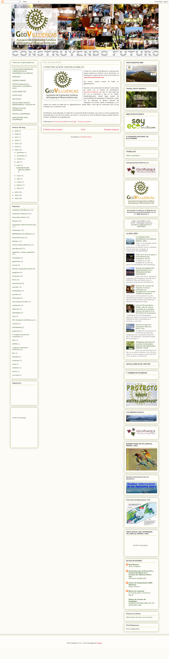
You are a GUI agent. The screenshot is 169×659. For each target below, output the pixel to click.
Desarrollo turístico (19, 217)
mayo (19, 176)
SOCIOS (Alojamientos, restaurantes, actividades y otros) (22, 86)
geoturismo (16, 261)
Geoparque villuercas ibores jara (24, 225)
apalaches (16, 272)
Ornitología (16, 298)
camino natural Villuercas (21, 245)
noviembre (21, 156)
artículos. (15, 287)
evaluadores (16, 291)
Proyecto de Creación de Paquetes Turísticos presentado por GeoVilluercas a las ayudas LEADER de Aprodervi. (145, 289)
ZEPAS (14, 344)
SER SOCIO (16, 99)
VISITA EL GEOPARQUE (21, 114)
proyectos (15, 360)
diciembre (20, 152)
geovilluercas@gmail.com (92, 92)
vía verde (15, 375)
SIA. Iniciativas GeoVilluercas (22, 320)
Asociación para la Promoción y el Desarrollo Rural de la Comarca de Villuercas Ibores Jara (141, 573)
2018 (17, 134)
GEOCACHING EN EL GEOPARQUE (20, 118)
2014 (17, 147)
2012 (17, 192)
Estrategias (16, 313)
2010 (17, 198)
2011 (17, 195)
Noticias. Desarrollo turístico (22, 269)
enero (19, 188)
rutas (14, 364)
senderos (15, 368)
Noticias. (15, 241)
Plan (14, 340)
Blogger (99, 643)
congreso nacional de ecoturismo (20, 348)
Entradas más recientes (53, 130)
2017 (17, 137)
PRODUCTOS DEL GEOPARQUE (19, 109)
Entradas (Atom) (85, 137)
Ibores (14, 280)
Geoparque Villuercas (20, 214)
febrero (20, 185)
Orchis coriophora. (135, 566)
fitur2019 (15, 357)
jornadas (15, 294)
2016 (17, 140)
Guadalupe (16, 258)
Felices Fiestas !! (134, 586)
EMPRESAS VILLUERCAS (21, 234)
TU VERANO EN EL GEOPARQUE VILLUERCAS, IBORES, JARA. (146, 239)
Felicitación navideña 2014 (137, 578)
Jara (14, 316)
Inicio (83, 130)
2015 (17, 143)
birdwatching (16, 327)
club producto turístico (20, 302)
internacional (17, 283)
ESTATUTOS (17, 95)
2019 (17, 131)
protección (16, 331)
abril (18, 179)
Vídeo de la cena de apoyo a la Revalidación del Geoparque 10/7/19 (146, 256)
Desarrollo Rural (18, 237)
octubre (20, 159)
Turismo (15, 324)
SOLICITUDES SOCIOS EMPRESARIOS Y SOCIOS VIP (23, 104)
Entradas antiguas (111, 130)
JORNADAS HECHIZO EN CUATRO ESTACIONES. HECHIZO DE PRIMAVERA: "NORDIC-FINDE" (146, 345)
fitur (13, 353)
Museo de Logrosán (136, 591)
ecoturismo (16, 276)
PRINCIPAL (16, 77)
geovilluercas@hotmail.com (94, 77)
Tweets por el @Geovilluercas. (23, 62)
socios (14, 371)
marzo (19, 182)
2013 (17, 150)
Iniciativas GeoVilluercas (21, 210)
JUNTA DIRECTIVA (19, 92)
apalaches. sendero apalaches (23, 252)
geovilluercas (17, 248)
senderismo (16, 305)
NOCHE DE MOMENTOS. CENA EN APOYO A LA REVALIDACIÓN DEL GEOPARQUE (145, 271)
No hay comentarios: (85, 121)
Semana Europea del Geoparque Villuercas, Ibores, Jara (144, 327)
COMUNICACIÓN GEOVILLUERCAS (63, 67)
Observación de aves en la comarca (139, 617)
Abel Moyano (134, 564)
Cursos (14, 265)
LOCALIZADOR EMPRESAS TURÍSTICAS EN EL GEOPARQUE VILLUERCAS (22, 71)
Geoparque (16, 230)
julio (18, 162)
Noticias (15, 221)
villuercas (15, 309)
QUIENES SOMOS (19, 80)
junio (19, 165)
